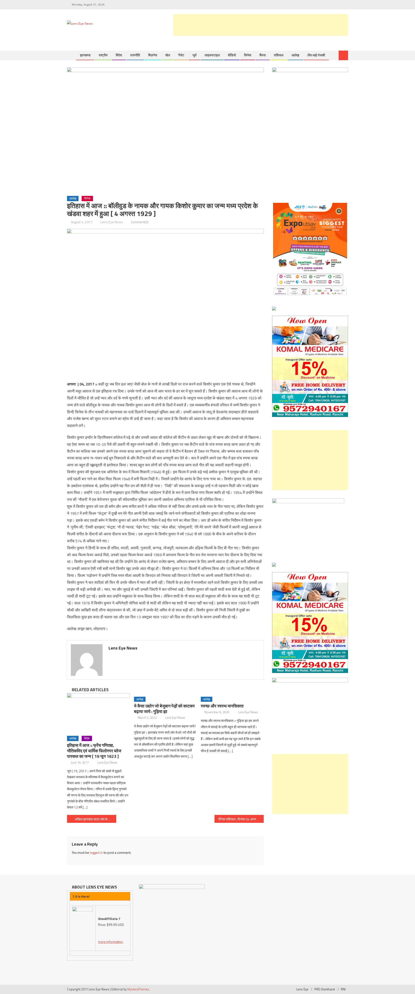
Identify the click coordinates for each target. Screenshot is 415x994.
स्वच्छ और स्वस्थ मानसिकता (222, 706)
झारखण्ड (85, 55)
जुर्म (194, 55)
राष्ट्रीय (103, 55)
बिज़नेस (152, 55)
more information (110, 941)
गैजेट (181, 55)
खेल (167, 55)
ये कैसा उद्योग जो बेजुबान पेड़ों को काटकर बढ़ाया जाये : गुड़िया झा (164, 709)
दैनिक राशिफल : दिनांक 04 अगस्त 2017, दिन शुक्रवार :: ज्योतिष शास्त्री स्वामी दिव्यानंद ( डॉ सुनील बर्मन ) (241, 819)
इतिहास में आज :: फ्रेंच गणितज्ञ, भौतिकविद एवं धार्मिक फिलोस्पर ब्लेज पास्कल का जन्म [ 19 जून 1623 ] (94, 751)
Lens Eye (302, 989)
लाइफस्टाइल (212, 55)
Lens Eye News (111, 221)
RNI (343, 989)
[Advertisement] (260, 25)
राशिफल (278, 55)
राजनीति (135, 55)
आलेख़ (295, 55)
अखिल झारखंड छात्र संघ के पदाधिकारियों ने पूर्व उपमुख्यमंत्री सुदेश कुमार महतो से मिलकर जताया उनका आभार (95, 819)
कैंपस (262, 55)
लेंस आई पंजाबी (316, 55)
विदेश (119, 55)
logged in (96, 852)
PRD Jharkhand (324, 989)
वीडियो (232, 55)
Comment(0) (139, 221)
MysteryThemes (138, 989)
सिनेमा (247, 55)
